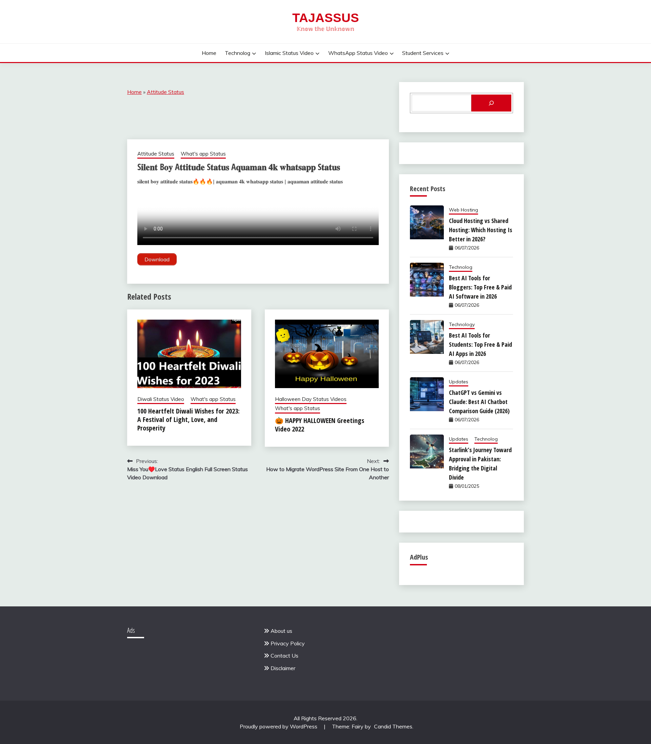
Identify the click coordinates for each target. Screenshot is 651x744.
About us (281, 630)
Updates (458, 382)
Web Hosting (463, 210)
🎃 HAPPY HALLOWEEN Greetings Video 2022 (319, 425)
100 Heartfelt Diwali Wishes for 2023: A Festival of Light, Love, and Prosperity (188, 419)
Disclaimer (283, 668)
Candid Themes (393, 726)
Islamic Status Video (289, 52)
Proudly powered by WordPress (279, 726)
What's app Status (203, 153)
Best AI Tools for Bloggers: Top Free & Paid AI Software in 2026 (480, 287)
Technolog (237, 52)
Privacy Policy (288, 643)
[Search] (491, 103)
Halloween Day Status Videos (311, 399)
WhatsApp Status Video (358, 52)
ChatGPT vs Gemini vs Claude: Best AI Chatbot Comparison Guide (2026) (479, 401)
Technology (462, 324)
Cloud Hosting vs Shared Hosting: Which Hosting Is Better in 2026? (480, 230)
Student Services (422, 52)
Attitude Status (165, 91)
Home (209, 52)
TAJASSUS (325, 18)
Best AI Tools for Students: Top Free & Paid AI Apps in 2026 (480, 344)
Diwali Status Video (160, 399)
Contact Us (284, 655)
